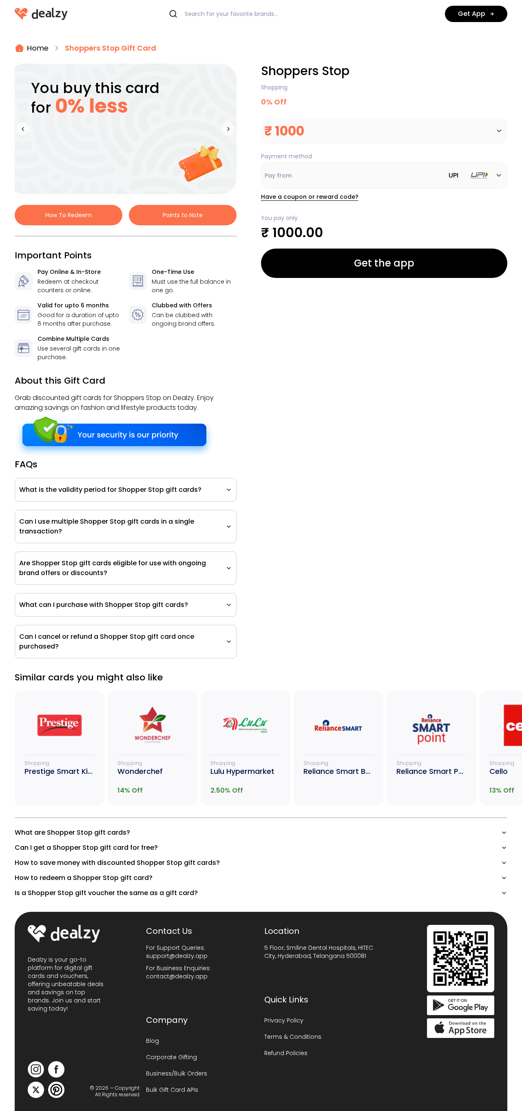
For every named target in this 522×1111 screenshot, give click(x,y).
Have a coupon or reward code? (309, 197)
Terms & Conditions (292, 1037)
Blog (152, 1041)
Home (38, 48)
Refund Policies (285, 1053)
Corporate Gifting (171, 1057)
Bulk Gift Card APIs (172, 1090)
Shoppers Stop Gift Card (110, 48)
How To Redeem (68, 215)
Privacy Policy (283, 1020)
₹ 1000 (284, 131)
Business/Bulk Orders (176, 1073)
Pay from (361, 175)
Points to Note (183, 215)
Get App (471, 13)
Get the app (384, 263)
